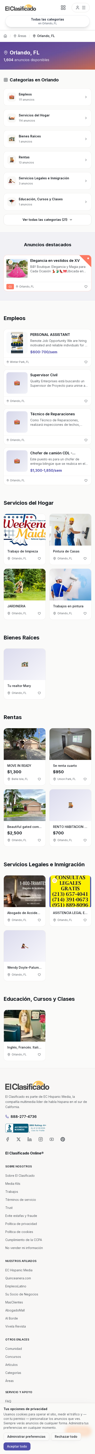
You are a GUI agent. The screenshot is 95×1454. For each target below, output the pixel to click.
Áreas (22, 36)
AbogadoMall (15, 1310)
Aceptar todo (17, 1446)
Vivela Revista (15, 1326)
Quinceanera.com (18, 1278)
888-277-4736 (24, 1116)
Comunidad (13, 1349)
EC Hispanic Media (18, 1270)
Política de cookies (19, 1232)
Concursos (13, 1357)
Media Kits (12, 1183)
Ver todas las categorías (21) (45, 219)
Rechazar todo (66, 1436)
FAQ (8, 1401)
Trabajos (11, 1191)
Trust (9, 1208)
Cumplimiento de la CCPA (23, 1240)
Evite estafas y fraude (21, 1216)
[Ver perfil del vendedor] (10, 262)
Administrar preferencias (26, 1436)
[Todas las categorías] (63, 7)
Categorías (13, 1373)
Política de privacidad (21, 1224)
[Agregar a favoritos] (86, 286)
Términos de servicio (20, 1200)
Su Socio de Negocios (21, 1294)
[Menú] (81, 7)
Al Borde (11, 1318)
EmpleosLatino (15, 1286)
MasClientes (14, 1302)
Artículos (11, 1365)
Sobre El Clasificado (20, 1175)
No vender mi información (24, 1248)
